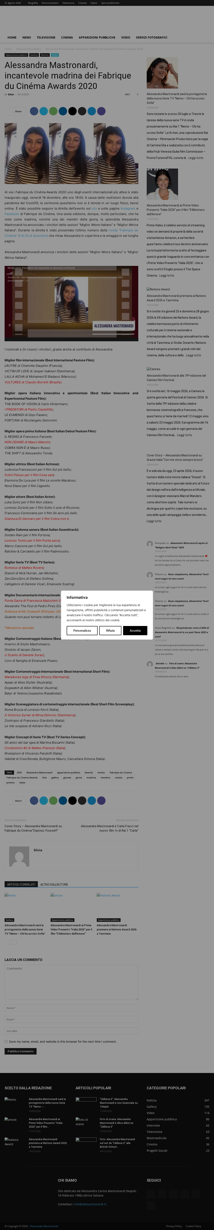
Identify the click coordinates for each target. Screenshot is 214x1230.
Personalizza (82, 630)
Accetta (135, 630)
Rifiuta (110, 630)
